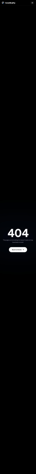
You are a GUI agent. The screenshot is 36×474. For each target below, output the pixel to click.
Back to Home (17, 250)
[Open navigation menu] (32, 3)
